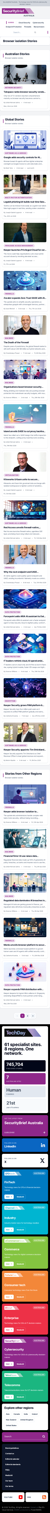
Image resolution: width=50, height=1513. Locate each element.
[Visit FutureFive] (17, 1275)
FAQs (7, 1470)
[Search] (35, 32)
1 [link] (22, 1016)
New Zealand (11, 1420)
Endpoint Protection (14, 27)
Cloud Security (24, 23)
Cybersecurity (38, 23)
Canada (17, 1414)
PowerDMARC (36, 1510)
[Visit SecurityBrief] (17, 1341)
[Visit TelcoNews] (17, 1375)
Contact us (9, 1453)
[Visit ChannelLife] (17, 1208)
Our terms (9, 1486)
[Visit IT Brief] (17, 1308)
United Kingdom (26, 1420)
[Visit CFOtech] (17, 1174)
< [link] (17, 1016)
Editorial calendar (12, 1459)
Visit (7, 1197)
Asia (7, 1414)
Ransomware (39, 27)
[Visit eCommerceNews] (17, 1241)
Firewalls (27, 27)
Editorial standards (12, 1464)
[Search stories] (44, 1436)
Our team (9, 1481)
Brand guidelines (12, 1448)
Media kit (20, 1197)
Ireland (35, 1414)
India (26, 1414)
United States (11, 1425)
